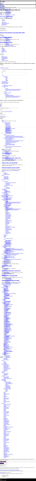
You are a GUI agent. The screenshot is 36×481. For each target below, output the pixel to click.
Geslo (1, 109)
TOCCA (7, 340)
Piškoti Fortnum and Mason (8, 198)
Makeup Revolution (9, 329)
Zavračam (4, 461)
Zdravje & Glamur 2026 (7, 388)
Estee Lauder (8, 206)
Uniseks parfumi (6, 290)
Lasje (4, 234)
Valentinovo (5, 396)
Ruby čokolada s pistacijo (6, 37)
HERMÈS (5, 316)
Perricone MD (8, 335)
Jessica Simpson (6, 345)
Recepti (5, 276)
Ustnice (5, 299)
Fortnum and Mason (7, 401)
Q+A (6, 334)
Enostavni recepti (8, 381)
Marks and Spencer (8, 330)
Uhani (5, 361)
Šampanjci (5, 264)
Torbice (5, 354)
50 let (4, 392)
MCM (6, 328)
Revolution (7, 336)
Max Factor (7, 331)
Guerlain (5, 341)
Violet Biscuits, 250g (7, 265)
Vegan (5, 352)
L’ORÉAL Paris (8, 327)
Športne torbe (8, 356)
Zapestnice (5, 363)
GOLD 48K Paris (8, 318)
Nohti (5, 236)
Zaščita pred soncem (7, 286)
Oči (4, 239)
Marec (7, 391)
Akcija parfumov (6, 377)
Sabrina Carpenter (8, 337)
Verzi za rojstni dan (6, 393)
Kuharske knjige (6, 268)
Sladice (7, 384)
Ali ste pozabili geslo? (9, 111)
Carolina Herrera (8, 307)
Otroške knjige (6, 374)
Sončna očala (6, 285)
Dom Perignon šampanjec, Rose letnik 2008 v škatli (12, 32)
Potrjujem (1, 461)
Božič (4, 397)
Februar (7, 287)
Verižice (5, 362)
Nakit (4, 399)
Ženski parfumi (6, 289)
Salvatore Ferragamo (9, 338)
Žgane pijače (6, 370)
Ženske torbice (8, 355)
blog (1, 14)
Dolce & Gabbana (8, 204)
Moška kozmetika (6, 364)
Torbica (5, 400)
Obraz (5, 237)
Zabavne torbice (8, 357)
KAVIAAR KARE (7, 346)
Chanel (7, 200)
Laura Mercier (8, 326)
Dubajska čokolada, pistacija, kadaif (10, 280)
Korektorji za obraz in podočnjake (11, 293)
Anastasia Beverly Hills (9, 195)
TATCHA (7, 339)
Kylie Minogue (6, 288)
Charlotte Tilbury (8, 199)
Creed (5, 335)
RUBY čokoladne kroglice (6, 42)
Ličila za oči (5, 296)
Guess (6, 320)
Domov (1, 12)
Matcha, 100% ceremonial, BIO (9, 275)
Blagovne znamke (6, 303)
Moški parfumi (6, 367)
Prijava (1, 113)
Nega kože (5, 235)
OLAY (7, 333)
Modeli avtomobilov (7, 366)
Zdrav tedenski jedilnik (9, 383)
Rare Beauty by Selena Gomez (8, 454)
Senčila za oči (8, 298)
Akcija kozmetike (6, 376)
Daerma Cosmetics (8, 312)
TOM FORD (6, 429)
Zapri (1, 104)
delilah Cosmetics (6, 411)
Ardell (7, 305)
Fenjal (6, 316)
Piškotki (6, 462)
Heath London (8, 321)
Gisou (5, 311)
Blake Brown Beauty (9, 197)
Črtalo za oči (7, 297)
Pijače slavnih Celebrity (7, 262)
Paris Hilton (7, 332)
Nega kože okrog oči (9, 348)
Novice (5, 402)
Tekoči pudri (7, 295)
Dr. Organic (7, 314)
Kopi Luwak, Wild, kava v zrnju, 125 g (11, 158)
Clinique (5, 307)
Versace (7, 342)
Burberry (5, 406)
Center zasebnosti (2, 462)
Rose (2, 14)
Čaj (4, 197)
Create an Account (2, 116)
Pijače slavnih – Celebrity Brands (6, 16)
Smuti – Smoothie (8, 382)
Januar (7, 389)
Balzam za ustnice (8, 350)
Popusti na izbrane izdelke (7, 378)
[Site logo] (2, 1)
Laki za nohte (8, 191)
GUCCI (5, 443)
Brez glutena (8, 281)
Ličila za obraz (6, 292)
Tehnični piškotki (2, 472)
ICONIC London (8, 323)
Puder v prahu (8, 294)
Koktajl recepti (8, 386)
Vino (4, 14)
